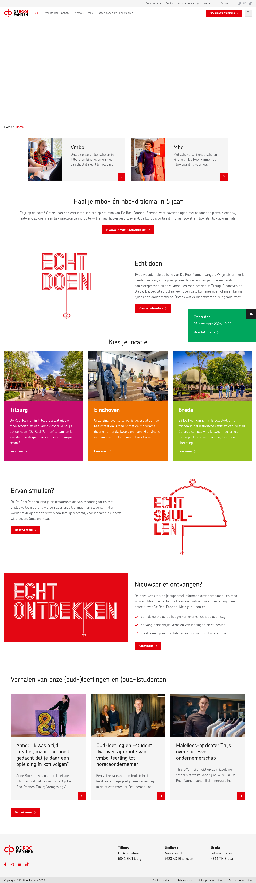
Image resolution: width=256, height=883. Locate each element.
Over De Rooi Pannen (56, 12)
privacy (106, 456)
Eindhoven (172, 847)
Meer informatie (204, 332)
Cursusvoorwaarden (240, 880)
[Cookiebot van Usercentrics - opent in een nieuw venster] (187, 411)
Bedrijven (170, 3)
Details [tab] (128, 422)
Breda (215, 847)
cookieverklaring (127, 456)
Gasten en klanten (154, 3)
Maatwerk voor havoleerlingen (126, 229)
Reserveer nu (24, 529)
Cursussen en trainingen (189, 3)
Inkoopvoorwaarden (210, 880)
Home (8, 127)
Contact (224, 3)
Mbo (90, 12)
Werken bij (209, 3)
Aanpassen (126, 469)
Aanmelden (146, 645)
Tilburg (123, 847)
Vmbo (78, 12)
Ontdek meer (23, 812)
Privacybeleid (184, 880)
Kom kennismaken (151, 308)
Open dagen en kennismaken (116, 12)
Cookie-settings (162, 880)
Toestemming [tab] (75, 422)
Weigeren (78, 469)
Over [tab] (180, 422)
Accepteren (178, 469)
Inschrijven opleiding (222, 13)
